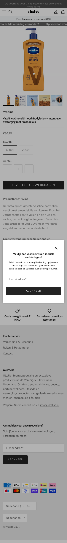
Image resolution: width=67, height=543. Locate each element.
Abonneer (33, 291)
